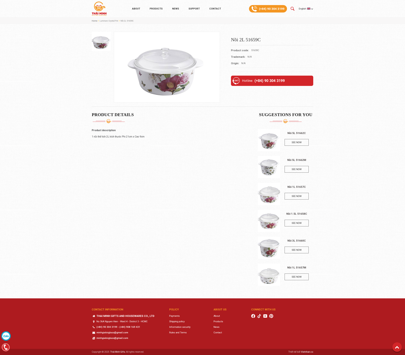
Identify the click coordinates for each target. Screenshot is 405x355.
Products (156, 8)
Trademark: (238, 56)
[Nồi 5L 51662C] (269, 140)
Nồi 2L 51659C (127, 21)
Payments (174, 316)
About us (220, 309)
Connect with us (263, 309)
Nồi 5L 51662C (296, 133)
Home (94, 21)
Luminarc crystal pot (109, 21)
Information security (179, 327)
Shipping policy (177, 321)
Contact (215, 8)
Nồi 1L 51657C (296, 186)
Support (194, 8)
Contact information (107, 309)
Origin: (235, 63)
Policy (174, 309)
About (136, 8)
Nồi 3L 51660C (296, 240)
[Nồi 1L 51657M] (269, 275)
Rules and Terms (178, 332)
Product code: (240, 50)
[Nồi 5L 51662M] (269, 167)
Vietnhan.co (307, 351)
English (302, 8)
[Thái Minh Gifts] (99, 8)
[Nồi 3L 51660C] (269, 248)
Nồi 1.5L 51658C (296, 213)
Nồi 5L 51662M (296, 160)
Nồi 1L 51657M (296, 267)
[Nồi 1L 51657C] (269, 194)
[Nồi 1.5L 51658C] (269, 221)
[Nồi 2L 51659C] (101, 41)
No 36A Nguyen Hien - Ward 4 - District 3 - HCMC (122, 321)
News (175, 8)
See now (297, 142)
